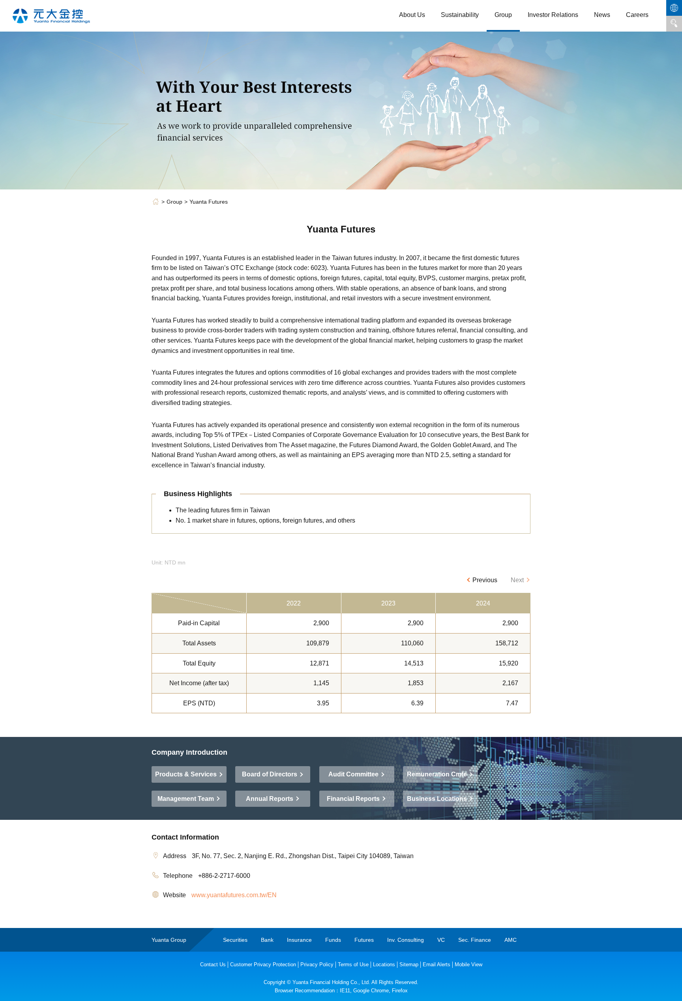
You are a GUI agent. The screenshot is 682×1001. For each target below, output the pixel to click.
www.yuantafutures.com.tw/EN (234, 895)
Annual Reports (270, 798)
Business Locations (437, 798)
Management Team (186, 798)
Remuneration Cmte (437, 774)
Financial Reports (354, 798)
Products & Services (186, 774)
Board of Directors (270, 774)
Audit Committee (354, 774)
